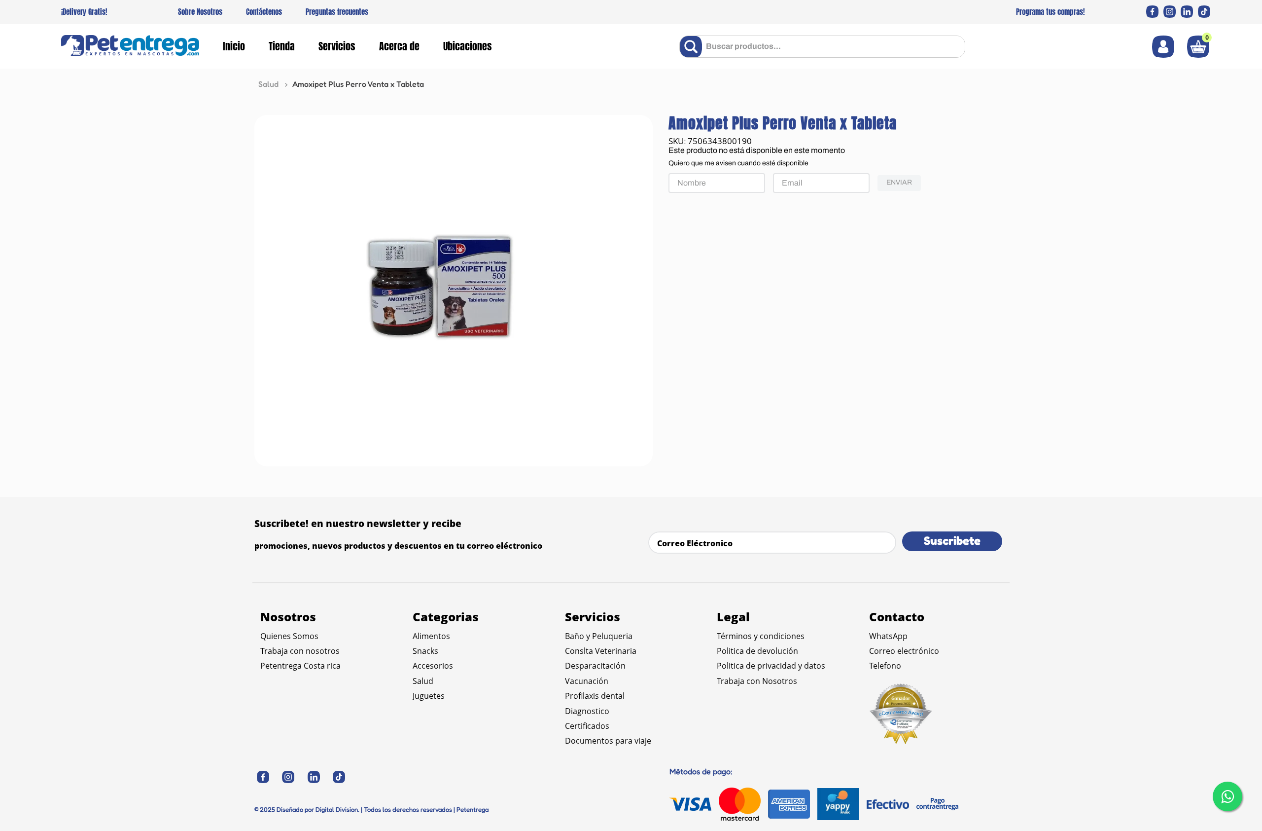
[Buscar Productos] (693, 46)
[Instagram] (1169, 11)
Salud (268, 84)
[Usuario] (1163, 47)
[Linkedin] (1187, 11)
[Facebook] (1152, 11)
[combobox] (822, 47)
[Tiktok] (1204, 11)
